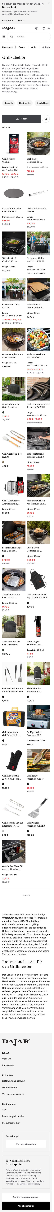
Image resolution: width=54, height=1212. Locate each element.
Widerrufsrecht (10, 1087)
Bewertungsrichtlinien (13, 1116)
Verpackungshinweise (13, 1094)
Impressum (8, 1065)
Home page (7, 47)
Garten (22, 47)
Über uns (6, 1058)
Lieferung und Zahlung (13, 1080)
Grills (33, 47)
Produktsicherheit (11, 1122)
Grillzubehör (48, 47)
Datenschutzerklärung (30, 1184)
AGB (4, 1109)
